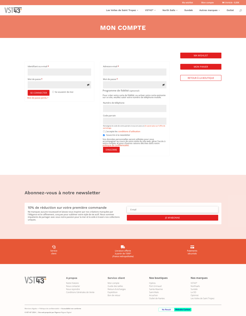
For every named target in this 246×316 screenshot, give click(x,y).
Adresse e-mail (116, 66)
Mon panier (201, 66)
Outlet (230, 10)
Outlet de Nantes (157, 298)
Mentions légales (31, 308)
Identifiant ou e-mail (44, 66)
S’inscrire (111, 149)
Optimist (194, 295)
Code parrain (109, 115)
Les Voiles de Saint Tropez (202, 298)
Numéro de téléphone (114, 102)
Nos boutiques (158, 278)
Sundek (188, 10)
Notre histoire (72, 283)
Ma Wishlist (201, 55)
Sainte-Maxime (156, 289)
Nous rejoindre (73, 289)
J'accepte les (123, 131)
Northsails (195, 286)
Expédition (112, 292)
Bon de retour (114, 295)
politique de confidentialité (116, 145)
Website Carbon (182, 309)
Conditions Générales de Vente (80, 292)
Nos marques (199, 278)
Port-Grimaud (155, 286)
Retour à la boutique (201, 77)
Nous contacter (73, 286)
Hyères (152, 283)
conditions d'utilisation (129, 131)
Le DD (193, 292)
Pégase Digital (66, 312)
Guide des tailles (115, 286)
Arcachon (153, 295)
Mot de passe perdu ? (37, 97)
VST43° (194, 283)
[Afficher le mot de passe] (88, 84)
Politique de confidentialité (49, 308)
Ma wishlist (187, 3)
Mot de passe (40, 79)
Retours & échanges (117, 289)
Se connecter (38, 92)
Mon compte (207, 3)
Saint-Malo (154, 292)
